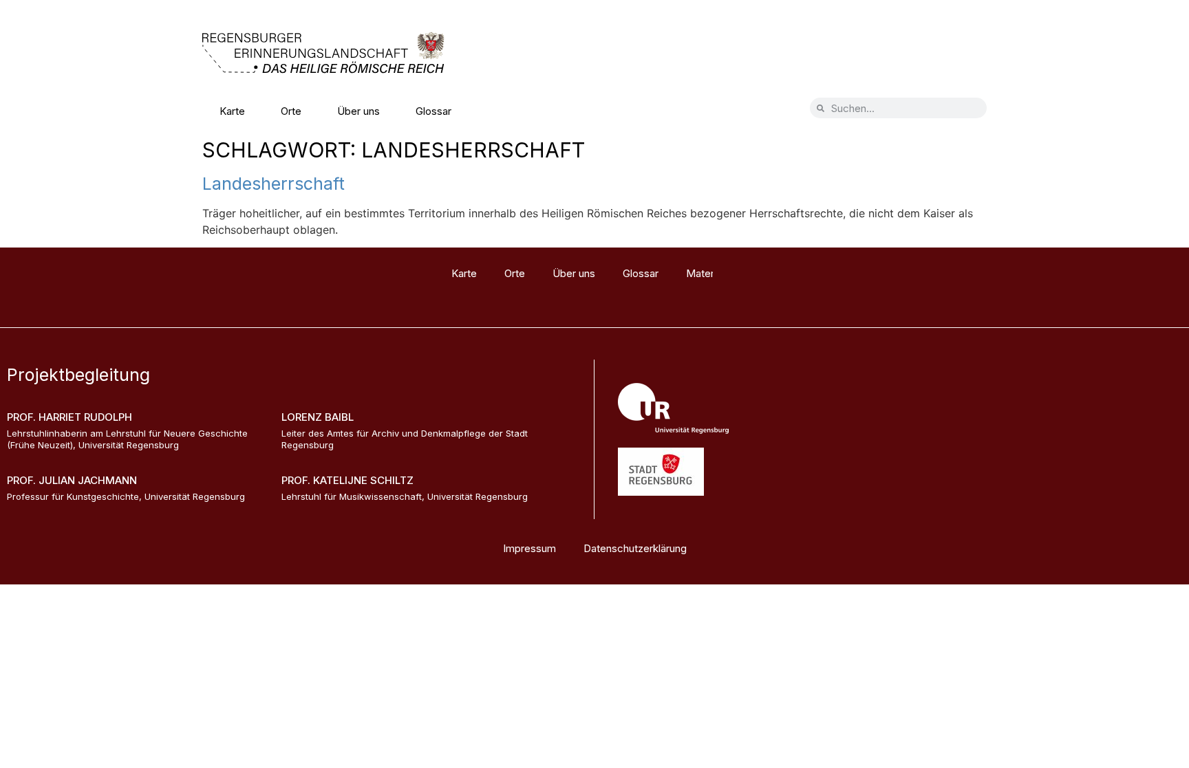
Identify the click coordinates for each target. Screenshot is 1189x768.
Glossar (433, 111)
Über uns (358, 111)
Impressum (529, 548)
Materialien (513, 111)
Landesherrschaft (273, 183)
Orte (291, 111)
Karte (232, 111)
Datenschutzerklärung (635, 548)
